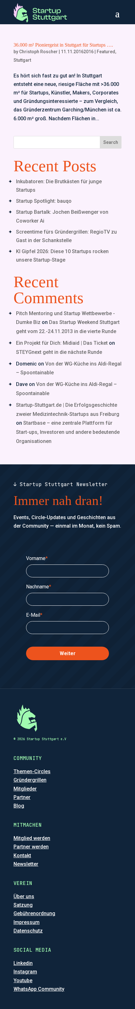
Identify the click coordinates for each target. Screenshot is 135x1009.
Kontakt (22, 856)
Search (110, 142)
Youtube (23, 980)
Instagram (25, 972)
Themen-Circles (32, 771)
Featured (106, 51)
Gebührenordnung (34, 913)
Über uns (24, 896)
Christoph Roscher (38, 51)
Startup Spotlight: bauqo (44, 201)
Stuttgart (22, 60)
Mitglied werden (32, 838)
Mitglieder (25, 789)
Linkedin (23, 963)
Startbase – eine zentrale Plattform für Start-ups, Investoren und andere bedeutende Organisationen (68, 432)
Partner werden (31, 847)
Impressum (27, 922)
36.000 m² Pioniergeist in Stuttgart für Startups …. (63, 45)
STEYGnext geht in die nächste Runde (59, 352)
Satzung (23, 905)
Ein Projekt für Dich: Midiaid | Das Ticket (62, 343)
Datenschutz (28, 931)
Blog (19, 806)
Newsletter (26, 864)
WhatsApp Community (39, 989)
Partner (22, 797)
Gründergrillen (30, 780)
